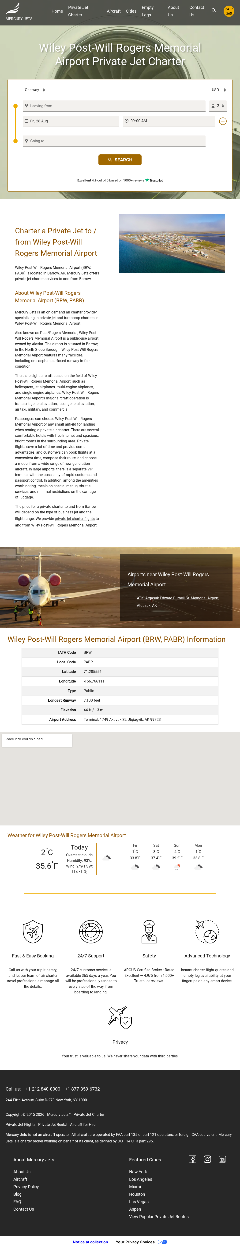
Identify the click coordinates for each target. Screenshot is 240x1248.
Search (123, 160)
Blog (17, 1194)
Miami (135, 1186)
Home (57, 11)
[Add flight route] (223, 121)
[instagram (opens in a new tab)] (207, 1160)
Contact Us (196, 11)
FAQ (17, 1201)
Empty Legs (148, 11)
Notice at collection (90, 1242)
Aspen (135, 1209)
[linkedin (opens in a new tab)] (222, 1160)
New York (138, 1171)
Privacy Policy (26, 1186)
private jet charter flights (75, 518)
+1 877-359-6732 (82, 1089)
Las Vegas (139, 1201)
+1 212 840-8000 (43, 1089)
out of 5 (110, 180)
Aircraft (114, 11)
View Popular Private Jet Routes (159, 1216)
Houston (137, 1194)
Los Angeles (140, 1179)
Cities (131, 11)
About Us (173, 11)
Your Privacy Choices (135, 1242)
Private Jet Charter (78, 11)
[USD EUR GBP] (217, 90)
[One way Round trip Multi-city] (30, 90)
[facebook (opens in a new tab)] (192, 1160)
